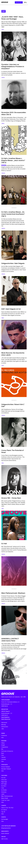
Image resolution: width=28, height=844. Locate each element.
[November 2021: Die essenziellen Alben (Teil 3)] (14, 140)
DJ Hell (4, 543)
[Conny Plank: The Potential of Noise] (14, 479)
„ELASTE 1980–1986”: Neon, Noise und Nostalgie (12, 18)
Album (3, 123)
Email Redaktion (5, 717)
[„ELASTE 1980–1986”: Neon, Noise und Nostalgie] (14, 46)
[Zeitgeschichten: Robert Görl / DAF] (14, 432)
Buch (3, 29)
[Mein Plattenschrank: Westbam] (14, 620)
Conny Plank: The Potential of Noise (12, 451)
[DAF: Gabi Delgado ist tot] (14, 334)
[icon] (25, 2)
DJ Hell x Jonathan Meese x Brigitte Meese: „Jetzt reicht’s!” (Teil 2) (13, 160)
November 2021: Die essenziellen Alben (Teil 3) (13, 113)
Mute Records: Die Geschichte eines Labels (12, 354)
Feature (3, 173)
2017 (3, 508)
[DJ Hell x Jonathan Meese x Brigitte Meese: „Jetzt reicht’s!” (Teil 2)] (14, 190)
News (3, 317)
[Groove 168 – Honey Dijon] (14, 525)
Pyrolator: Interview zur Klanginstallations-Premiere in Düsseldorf (12, 66)
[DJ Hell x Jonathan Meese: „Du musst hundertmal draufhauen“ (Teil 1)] (14, 245)
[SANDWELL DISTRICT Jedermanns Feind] (14, 670)
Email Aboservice (5, 719)
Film (2, 463)
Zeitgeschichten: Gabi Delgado (13, 263)
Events (3, 77)
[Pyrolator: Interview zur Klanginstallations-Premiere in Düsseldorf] (14, 94)
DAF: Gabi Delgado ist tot (11, 309)
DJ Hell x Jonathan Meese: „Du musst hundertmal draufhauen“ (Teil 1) (13, 214)
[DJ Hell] (14, 571)
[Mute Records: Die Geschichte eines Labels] (14, 382)
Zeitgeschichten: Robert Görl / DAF (12, 405)
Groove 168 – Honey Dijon (11, 498)
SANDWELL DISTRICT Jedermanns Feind (10, 639)
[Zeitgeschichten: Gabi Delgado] (14, 290)
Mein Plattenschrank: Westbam (13, 593)
